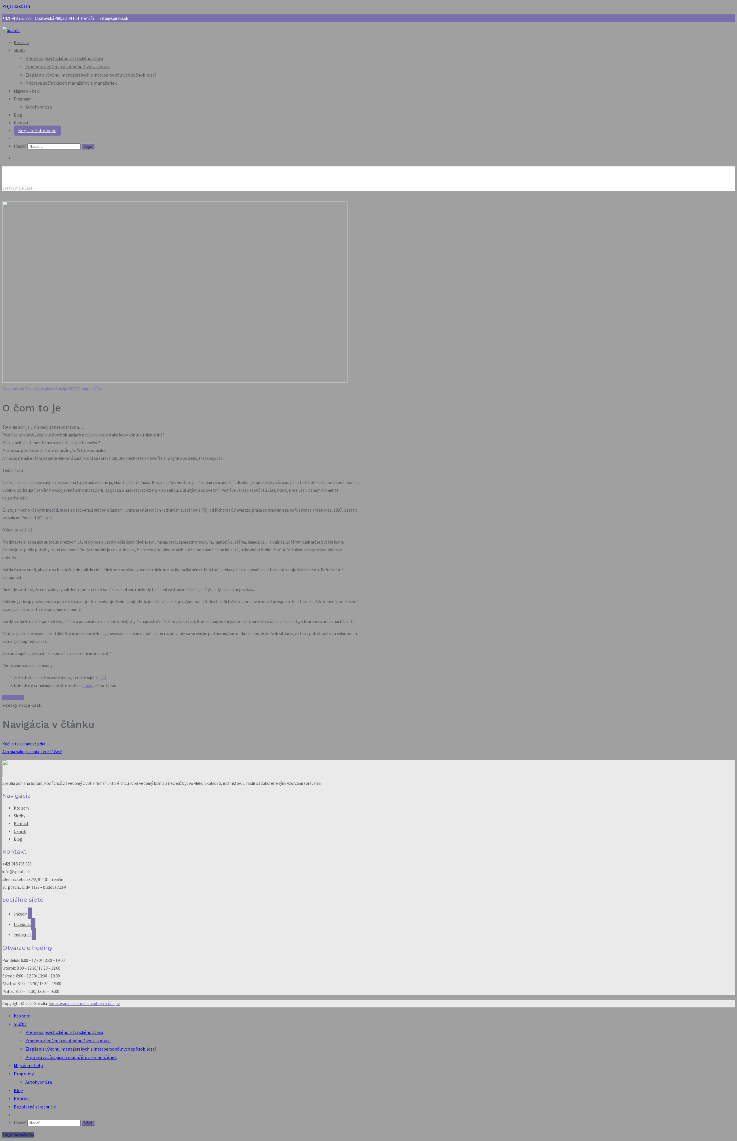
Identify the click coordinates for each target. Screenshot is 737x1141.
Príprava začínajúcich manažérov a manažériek (71, 83)
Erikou (88, 685)
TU (103, 677)
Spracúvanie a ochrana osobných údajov (84, 1003)
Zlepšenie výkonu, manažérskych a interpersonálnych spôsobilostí (90, 75)
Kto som (21, 42)
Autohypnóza (38, 107)
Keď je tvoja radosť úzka (23, 744)
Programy (22, 99)
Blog (18, 115)
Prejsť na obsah (16, 6)
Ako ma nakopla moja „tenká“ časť (32, 751)
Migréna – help (27, 91)
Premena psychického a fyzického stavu (64, 58)
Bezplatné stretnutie (37, 130)
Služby (19, 50)
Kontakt (21, 123)
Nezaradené (13, 389)
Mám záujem (13, 697)
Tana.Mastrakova (40, 389)
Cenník (20, 831)
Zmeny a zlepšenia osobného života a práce (68, 66)
